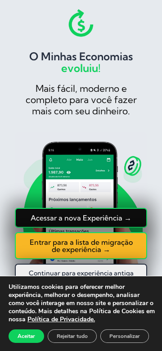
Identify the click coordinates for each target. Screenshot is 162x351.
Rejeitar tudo (72, 336)
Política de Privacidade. (61, 319)
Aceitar (26, 336)
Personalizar (124, 336)
